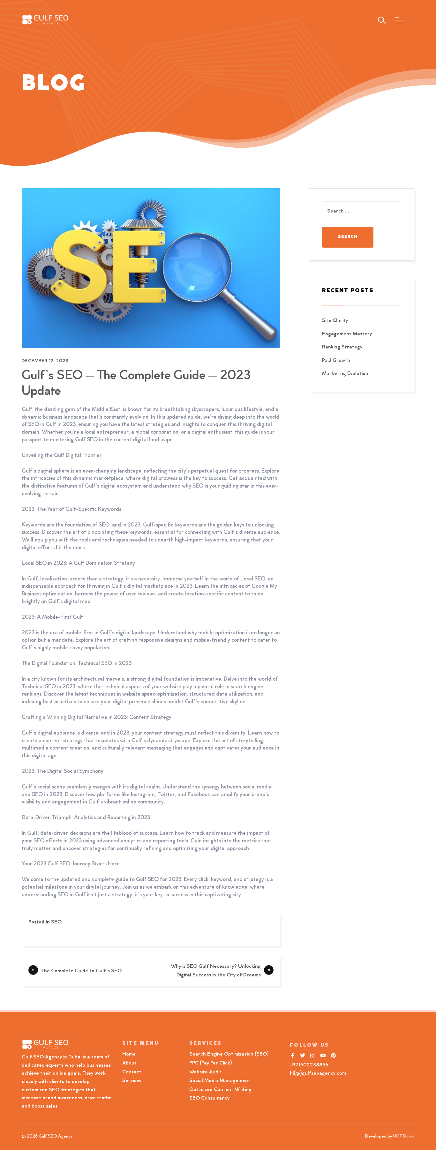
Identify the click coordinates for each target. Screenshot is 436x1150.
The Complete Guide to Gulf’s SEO (81, 971)
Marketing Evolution (345, 373)
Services (131, 1080)
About (129, 1063)
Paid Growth (336, 360)
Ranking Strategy (342, 347)
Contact (131, 1072)
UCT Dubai (403, 1136)
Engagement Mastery (347, 334)
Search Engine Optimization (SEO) (229, 1054)
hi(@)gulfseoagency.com (318, 1073)
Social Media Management (219, 1080)
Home (129, 1054)
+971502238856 (309, 1065)
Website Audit (206, 1072)
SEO (56, 922)
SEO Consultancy (209, 1098)
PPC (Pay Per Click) (210, 1063)
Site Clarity (335, 320)
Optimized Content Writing (220, 1089)
